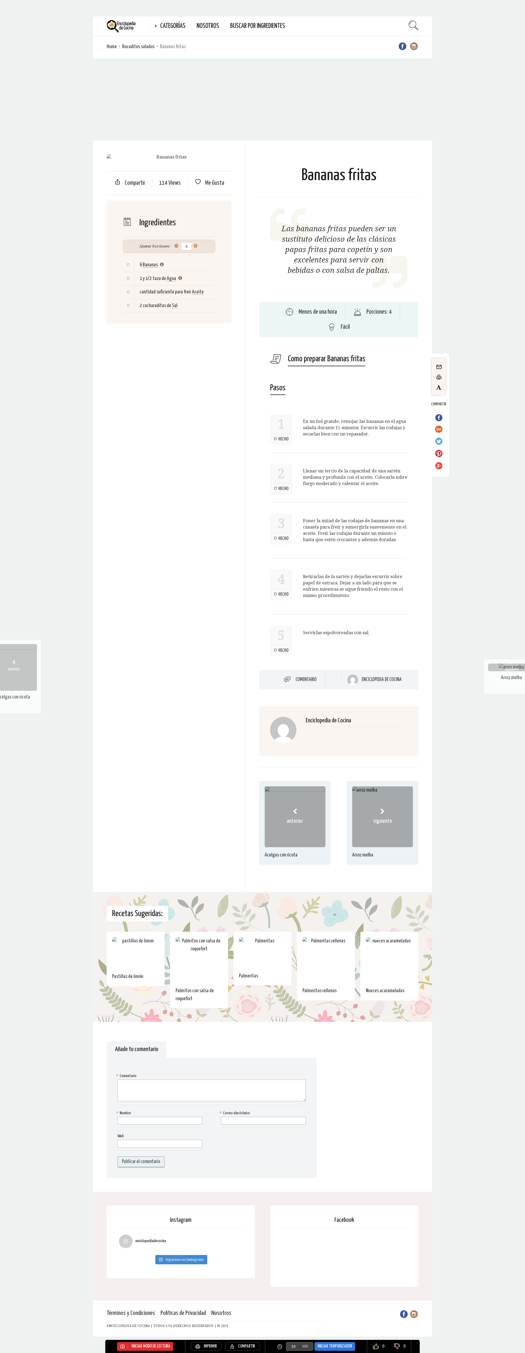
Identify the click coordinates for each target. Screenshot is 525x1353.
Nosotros (208, 26)
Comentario (306, 679)
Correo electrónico (235, 1113)
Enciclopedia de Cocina (382, 679)
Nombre (124, 1113)
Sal (174, 305)
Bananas (150, 264)
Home (112, 46)
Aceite (198, 292)
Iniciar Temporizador (334, 1346)
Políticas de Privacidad (183, 1313)
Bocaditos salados (138, 46)
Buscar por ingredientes (257, 26)
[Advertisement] (262, 99)
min (305, 1346)
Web (121, 1136)
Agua (171, 278)
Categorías (172, 26)
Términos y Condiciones (131, 1313)
